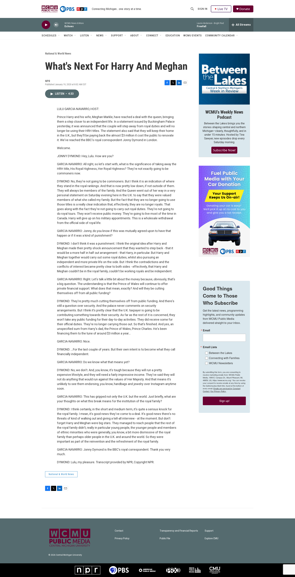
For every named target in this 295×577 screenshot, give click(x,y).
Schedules (49, 35)
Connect (152, 35)
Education (173, 35)
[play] (46, 25)
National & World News (58, 53)
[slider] (61, 24)
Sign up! (224, 401)
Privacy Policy (122, 538)
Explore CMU (211, 538)
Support (117, 35)
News (100, 35)
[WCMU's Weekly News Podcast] (224, 79)
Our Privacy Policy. (218, 391)
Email (206, 330)
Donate (244, 9)
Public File (165, 538)
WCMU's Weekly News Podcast (224, 114)
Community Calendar (220, 35)
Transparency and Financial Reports (179, 531)
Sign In (202, 9)
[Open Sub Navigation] (59, 35)
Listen (84, 35)
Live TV (222, 9)
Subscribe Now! (224, 150)
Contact (119, 531)
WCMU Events (192, 35)
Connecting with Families (224, 358)
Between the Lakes (220, 353)
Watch (68, 35)
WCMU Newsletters (221, 363)
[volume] (56, 25)
